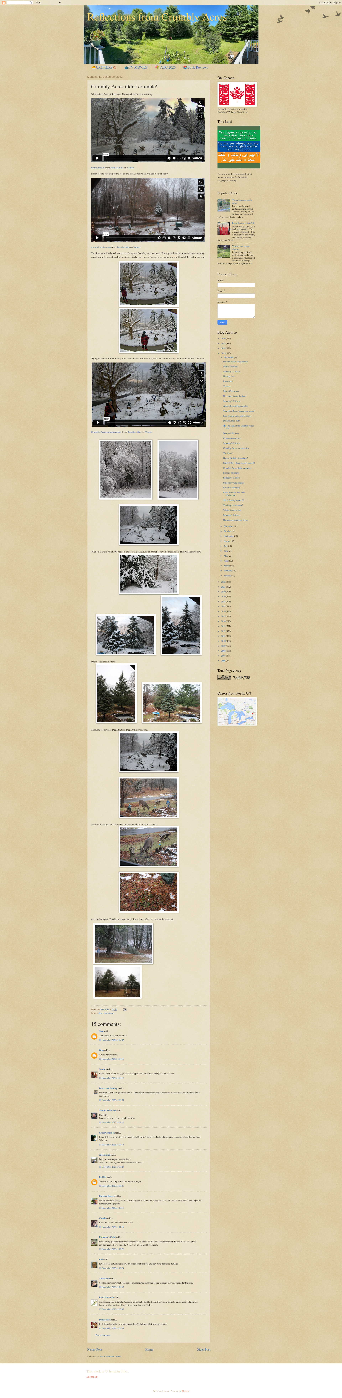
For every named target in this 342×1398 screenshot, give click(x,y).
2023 (223, 353)
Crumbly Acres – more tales (236, 448)
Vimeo (130, 167)
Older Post (203, 1349)
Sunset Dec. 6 (97, 167)
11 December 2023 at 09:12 (111, 1122)
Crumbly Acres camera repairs (106, 431)
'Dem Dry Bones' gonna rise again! (239, 410)
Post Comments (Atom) (110, 1356)
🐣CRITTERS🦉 (104, 67)
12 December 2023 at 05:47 (111, 1309)
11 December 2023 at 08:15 (111, 1058)
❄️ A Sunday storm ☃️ (233, 500)
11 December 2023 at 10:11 (111, 1207)
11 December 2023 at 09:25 (111, 1166)
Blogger (185, 1390)
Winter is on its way (232, 510)
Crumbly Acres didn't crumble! (237, 467)
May (226, 555)
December (229, 357)
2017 (223, 606)
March (227, 565)
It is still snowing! (231, 487)
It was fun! (228, 381)
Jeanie (102, 1069)
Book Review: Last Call (243, 223)
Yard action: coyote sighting (241, 247)
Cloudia (103, 1218)
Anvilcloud (104, 1278)
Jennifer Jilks (116, 167)
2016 (223, 611)
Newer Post (94, 1349)
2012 (223, 631)
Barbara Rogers (107, 1195)
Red (101, 1259)
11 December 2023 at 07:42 (111, 1040)
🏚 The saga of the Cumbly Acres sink (238, 427)
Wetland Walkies (231, 433)
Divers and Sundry (108, 1088)
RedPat (102, 1177)
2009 (223, 645)
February (228, 570)
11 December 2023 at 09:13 (111, 1144)
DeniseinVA (105, 1319)
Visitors (226, 386)
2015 (223, 616)
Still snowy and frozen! (233, 482)
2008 (223, 650)
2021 (223, 586)
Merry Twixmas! (230, 366)
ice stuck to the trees (101, 247)
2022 (223, 581)
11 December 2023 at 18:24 (111, 1268)
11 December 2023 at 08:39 (111, 1100)
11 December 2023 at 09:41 (111, 1185)
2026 (223, 338)
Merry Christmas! (231, 391)
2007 (223, 655)
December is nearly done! (235, 396)
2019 (223, 596)
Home (149, 1349)
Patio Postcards (106, 1297)
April (226, 560)
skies (101, 1012)
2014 (223, 621)
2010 (223, 641)
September (229, 536)
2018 (223, 601)
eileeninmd (104, 1154)
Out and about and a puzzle (235, 361)
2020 (223, 591)
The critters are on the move (242, 201)
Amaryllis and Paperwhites (235, 405)
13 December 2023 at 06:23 (111, 1328)
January (227, 575)
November (229, 526)
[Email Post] (124, 1009)
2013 (223, 626)
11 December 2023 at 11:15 (111, 1227)
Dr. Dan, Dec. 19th (231, 420)
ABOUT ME (92, 1377)
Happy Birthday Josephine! (235, 457)
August (227, 541)
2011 (223, 636)
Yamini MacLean (107, 1110)
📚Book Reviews (195, 67)
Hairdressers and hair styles (235, 519)
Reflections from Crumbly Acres (157, 16)
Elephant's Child (107, 1237)
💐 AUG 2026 (165, 67)
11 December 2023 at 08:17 (111, 1078)
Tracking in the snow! (233, 505)
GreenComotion (107, 1132)
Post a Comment (103, 1335)
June (226, 550)
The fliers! (228, 453)
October (228, 531)
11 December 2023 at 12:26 (111, 1249)
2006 (223, 660)
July (226, 546)
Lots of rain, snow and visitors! (237, 415)
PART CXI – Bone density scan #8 (239, 462)
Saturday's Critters (231, 371)
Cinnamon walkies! (232, 438)
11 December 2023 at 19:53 (111, 1287)
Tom (101, 1031)
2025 (223, 343)
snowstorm (109, 1012)
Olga (101, 1050)
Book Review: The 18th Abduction (234, 494)
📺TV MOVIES (136, 67)
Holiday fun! (229, 376)
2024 (223, 348)
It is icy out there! (231, 472)
